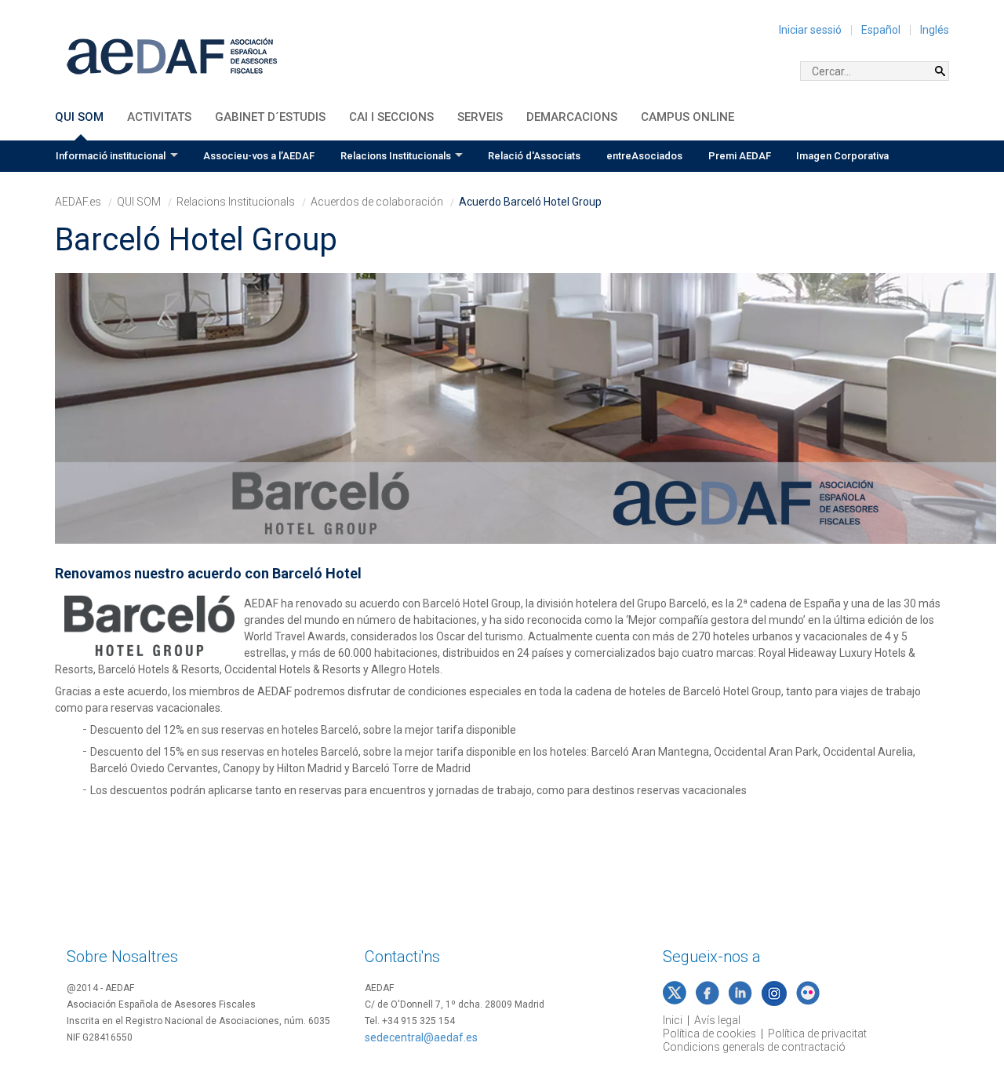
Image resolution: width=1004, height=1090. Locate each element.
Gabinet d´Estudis (270, 117)
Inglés (934, 30)
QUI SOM (79, 117)
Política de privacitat (817, 1033)
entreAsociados (644, 156)
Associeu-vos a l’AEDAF (259, 156)
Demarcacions (571, 117)
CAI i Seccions (391, 117)
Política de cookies (709, 1033)
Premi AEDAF (739, 156)
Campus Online (687, 117)
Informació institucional (111, 156)
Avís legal (717, 1020)
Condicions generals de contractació (754, 1047)
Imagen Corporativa (842, 156)
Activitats (159, 117)
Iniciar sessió (810, 30)
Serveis (480, 117)
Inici (672, 1020)
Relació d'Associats (534, 156)
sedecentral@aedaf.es (421, 1037)
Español (880, 30)
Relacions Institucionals (395, 156)
